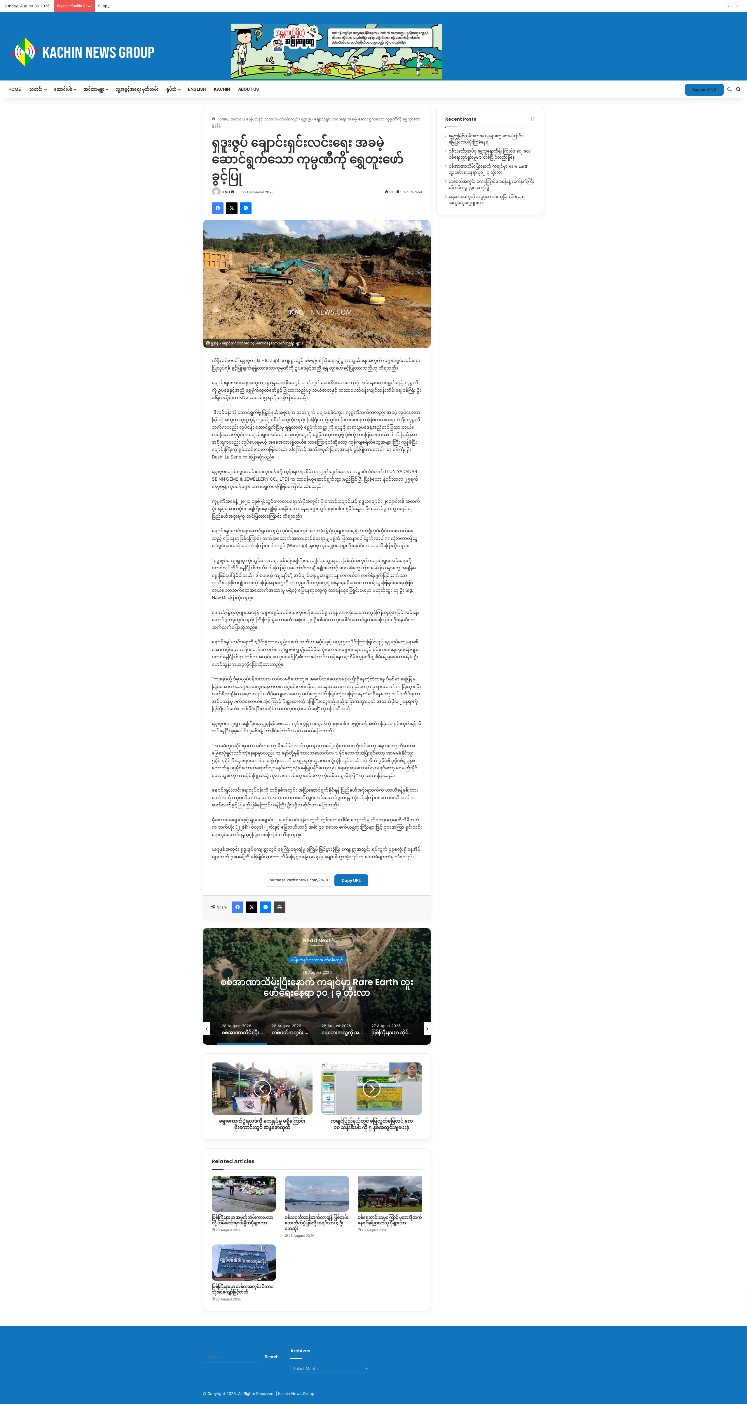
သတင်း (36, 89)
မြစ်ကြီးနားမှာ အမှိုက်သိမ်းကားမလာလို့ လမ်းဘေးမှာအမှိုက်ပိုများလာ (242, 1220)
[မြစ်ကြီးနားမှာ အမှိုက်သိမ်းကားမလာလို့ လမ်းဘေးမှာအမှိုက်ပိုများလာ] (244, 1194)
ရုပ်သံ (171, 89)
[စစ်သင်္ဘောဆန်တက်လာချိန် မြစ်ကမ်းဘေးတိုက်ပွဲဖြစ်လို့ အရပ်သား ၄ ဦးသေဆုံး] (317, 1194)
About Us (248, 89)
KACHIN (222, 89)
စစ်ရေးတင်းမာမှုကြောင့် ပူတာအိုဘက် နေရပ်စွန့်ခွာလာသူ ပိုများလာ (390, 1220)
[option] (317, 986)
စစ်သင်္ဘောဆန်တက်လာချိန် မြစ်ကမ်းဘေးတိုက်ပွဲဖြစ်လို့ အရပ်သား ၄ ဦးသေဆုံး (316, 1222)
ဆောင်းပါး (63, 89)
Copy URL (351, 880)
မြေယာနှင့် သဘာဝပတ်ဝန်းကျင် (272, 119)
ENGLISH (197, 89)
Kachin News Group (296, 1393)
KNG (226, 192)
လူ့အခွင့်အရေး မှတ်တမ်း (137, 89)
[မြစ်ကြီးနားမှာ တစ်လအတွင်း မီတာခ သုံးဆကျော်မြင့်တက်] (244, 1262)
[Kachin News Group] (223, 52)
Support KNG (110, 5)
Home (14, 89)
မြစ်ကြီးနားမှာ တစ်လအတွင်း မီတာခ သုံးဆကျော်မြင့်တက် (242, 1289)
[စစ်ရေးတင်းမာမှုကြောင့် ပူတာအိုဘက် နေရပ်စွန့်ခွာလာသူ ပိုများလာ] (390, 1194)
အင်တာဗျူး (94, 89)
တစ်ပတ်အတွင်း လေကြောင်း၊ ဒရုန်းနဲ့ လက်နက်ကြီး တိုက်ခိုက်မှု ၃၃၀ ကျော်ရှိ (317, 987)
